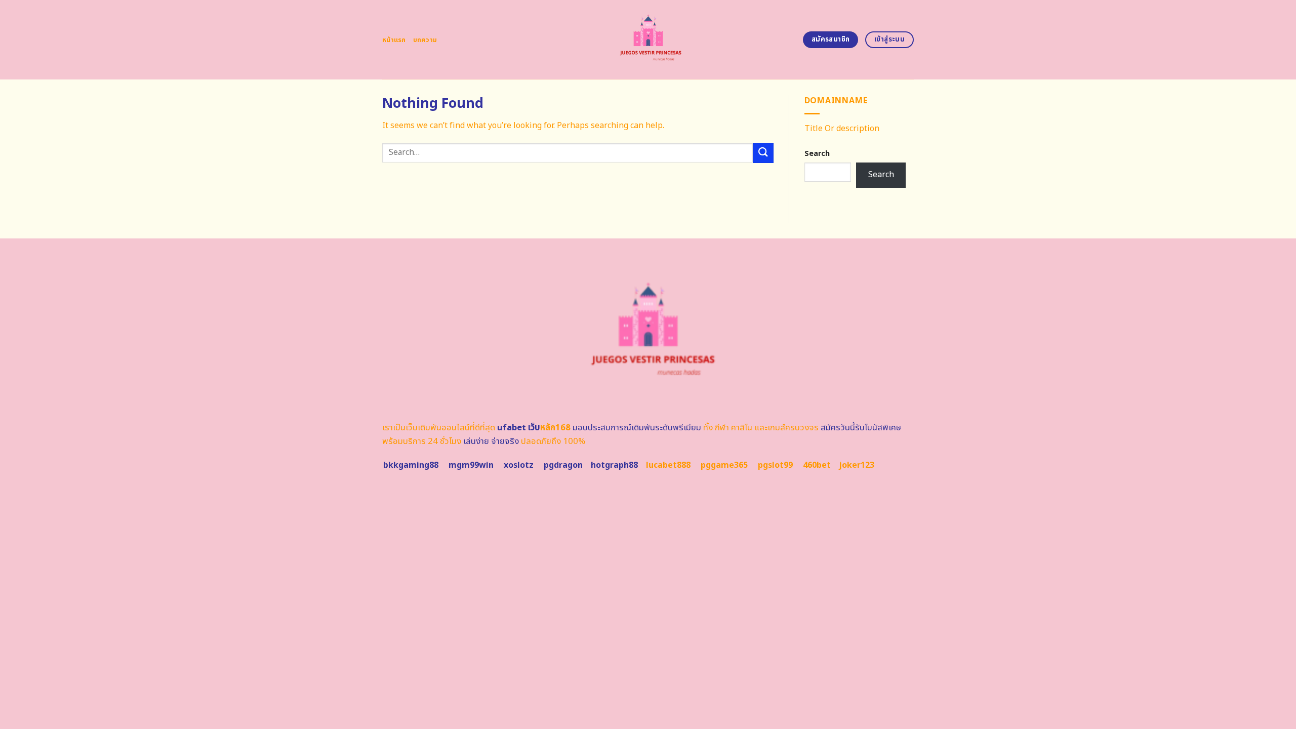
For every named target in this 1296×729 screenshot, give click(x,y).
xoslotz (519, 465)
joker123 (856, 465)
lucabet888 (668, 465)
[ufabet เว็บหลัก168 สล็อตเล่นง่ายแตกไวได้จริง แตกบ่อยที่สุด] (648, 39)
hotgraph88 (614, 465)
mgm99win (471, 465)
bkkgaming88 (410, 465)
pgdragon (563, 465)
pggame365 (724, 465)
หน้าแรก (394, 40)
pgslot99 (775, 465)
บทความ (425, 40)
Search (817, 153)
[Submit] (763, 153)
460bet (817, 465)
